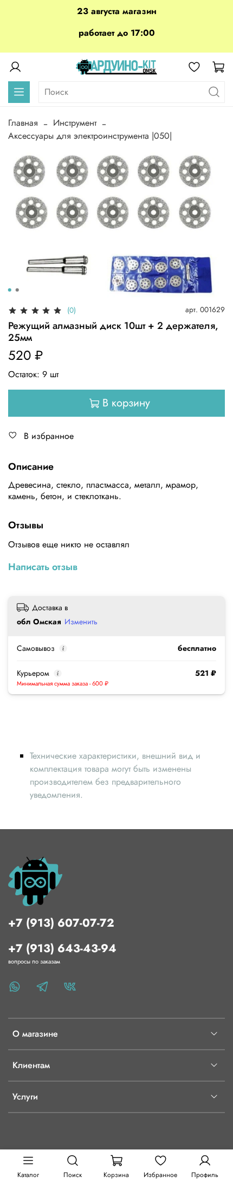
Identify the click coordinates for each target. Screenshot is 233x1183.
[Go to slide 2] (17, 290)
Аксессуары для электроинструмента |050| (90, 136)
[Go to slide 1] (9, 290)
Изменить (81, 621)
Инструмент (74, 123)
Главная (23, 123)
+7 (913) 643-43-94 (62, 948)
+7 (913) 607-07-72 (61, 923)
